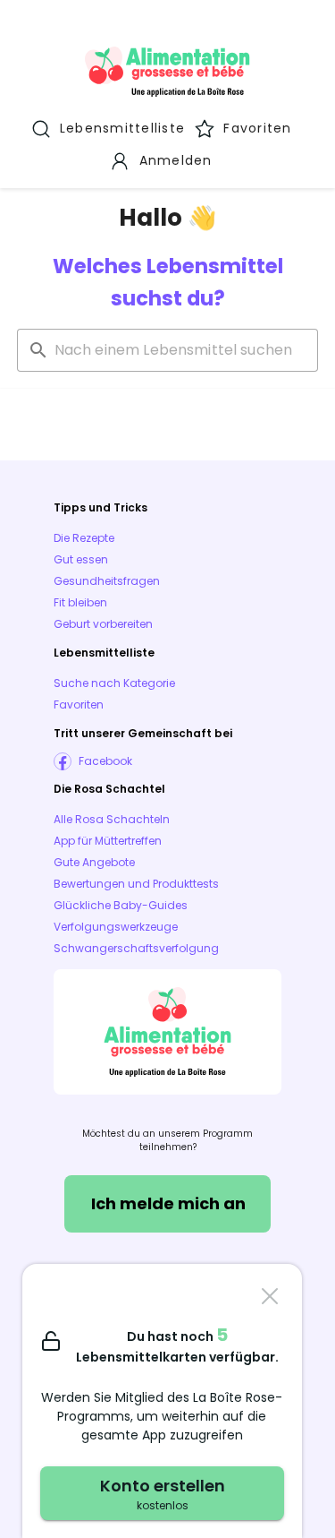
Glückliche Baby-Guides (121, 905)
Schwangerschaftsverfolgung (136, 948)
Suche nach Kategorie (114, 683)
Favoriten (79, 704)
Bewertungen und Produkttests (136, 883)
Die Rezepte (84, 538)
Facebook (105, 761)
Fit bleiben (80, 602)
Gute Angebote (94, 862)
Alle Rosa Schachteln (112, 819)
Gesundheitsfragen (107, 581)
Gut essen (81, 559)
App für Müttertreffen (108, 840)
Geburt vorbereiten (103, 624)
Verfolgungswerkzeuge (116, 926)
